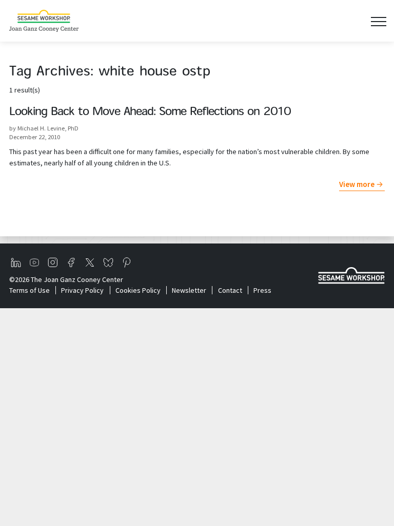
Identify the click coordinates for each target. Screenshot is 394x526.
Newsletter (189, 290)
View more (357, 184)
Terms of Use (29, 290)
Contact (230, 290)
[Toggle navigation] (378, 20)
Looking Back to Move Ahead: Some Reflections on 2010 (150, 112)
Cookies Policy (137, 290)
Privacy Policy (82, 290)
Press (262, 290)
